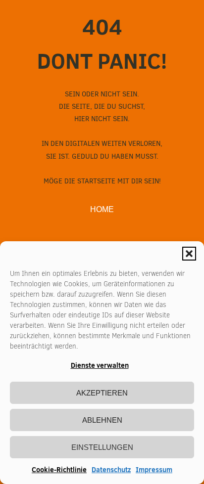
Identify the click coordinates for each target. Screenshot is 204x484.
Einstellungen (102, 447)
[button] (189, 254)
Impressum (154, 470)
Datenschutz (111, 470)
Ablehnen (102, 420)
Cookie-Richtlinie (59, 470)
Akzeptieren (102, 393)
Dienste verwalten (100, 365)
